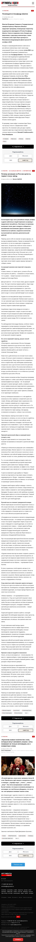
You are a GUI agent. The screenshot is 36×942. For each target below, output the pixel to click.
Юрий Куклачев (12, 835)
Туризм (15, 891)
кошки (4, 835)
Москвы (21, 138)
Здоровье (3, 891)
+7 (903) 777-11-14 (15, 922)
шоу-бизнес (16, 710)
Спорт (29, 889)
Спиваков (5, 138)
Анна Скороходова (7, 713)
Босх (4, 141)
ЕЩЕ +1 (26, 713)
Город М (31, 891)
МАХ (11, 160)
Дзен (10, 156)
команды (30, 835)
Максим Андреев (6, 710)
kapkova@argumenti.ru (16, 924)
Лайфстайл (9, 891)
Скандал (31, 893)
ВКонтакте (25, 156)
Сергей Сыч (5, 19)
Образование (16, 893)
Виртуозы (13, 138)
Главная (9, 897)
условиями (28, 935)
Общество (20, 889)
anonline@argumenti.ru (7, 886)
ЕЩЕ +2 (17, 838)
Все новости (15, 897)
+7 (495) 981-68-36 (7, 884)
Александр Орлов (26, 710)
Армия (22, 893)
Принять (18, 939)
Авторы (20, 897)
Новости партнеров (27, 897)
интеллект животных (7, 838)
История (10, 893)
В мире (15, 889)
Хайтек (26, 893)
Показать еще (18, 864)
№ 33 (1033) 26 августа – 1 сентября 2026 (20, 170)
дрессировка (22, 835)
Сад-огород (4, 893)
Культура (5, 10)
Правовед (25, 891)
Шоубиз (26, 889)
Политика (3, 889)
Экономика (10, 889)
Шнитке (28, 138)
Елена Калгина (18, 713)
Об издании (4, 897)
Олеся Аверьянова (6, 750)
